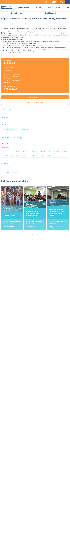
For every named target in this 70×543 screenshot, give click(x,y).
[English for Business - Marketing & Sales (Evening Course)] (35, 199)
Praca (58, 7)
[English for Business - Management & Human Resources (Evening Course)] (58, 199)
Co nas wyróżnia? (24, 7)
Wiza (67, 7)
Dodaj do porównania (35, 102)
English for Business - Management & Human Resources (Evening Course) (57, 212)
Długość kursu (8, 67)
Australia (38, 7)
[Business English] (12, 199)
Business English (9, 215)
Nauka (49, 7)
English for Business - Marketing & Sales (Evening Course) (33, 213)
